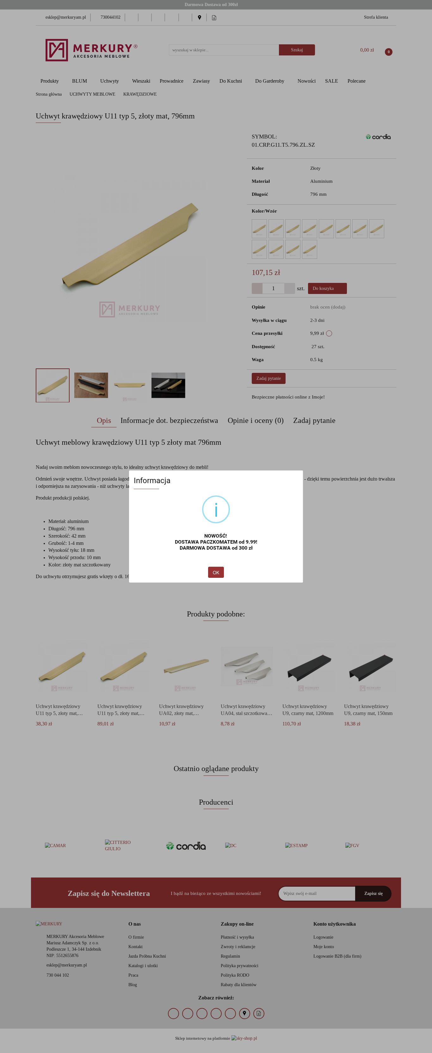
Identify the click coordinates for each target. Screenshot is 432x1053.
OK (216, 572)
